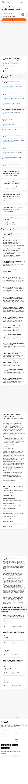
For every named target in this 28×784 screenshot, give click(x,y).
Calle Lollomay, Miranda (8, 513)
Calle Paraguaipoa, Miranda (9, 498)
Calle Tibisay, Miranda (17, 505)
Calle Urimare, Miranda (19, 513)
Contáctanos (3, 753)
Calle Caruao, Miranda (7, 500)
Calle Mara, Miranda (17, 500)
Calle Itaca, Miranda (18, 490)
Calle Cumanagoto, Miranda (9, 516)
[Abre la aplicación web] (5, 748)
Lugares (16, 732)
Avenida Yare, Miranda (8, 490)
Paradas (16, 737)
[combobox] (14, 14)
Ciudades (16, 739)
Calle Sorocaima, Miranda (8, 503)
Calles (16, 734)
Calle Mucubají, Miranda (8, 521)
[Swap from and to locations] (22, 14)
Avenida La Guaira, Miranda (9, 508)
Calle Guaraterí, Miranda (8, 495)
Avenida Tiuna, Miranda (8, 523)
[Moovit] (5, 2)
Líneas (16, 730)
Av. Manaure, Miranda (7, 526)
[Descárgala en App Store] (14, 745)
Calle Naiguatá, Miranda (8, 492)
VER (16, 175)
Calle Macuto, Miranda (19, 523)
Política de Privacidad (16, 751)
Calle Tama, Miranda (7, 505)
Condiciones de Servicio (6, 751)
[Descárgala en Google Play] (5, 745)
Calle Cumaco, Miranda (8, 511)
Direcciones (17, 741)
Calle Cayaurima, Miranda (8, 518)
